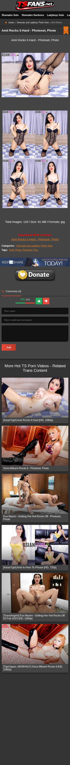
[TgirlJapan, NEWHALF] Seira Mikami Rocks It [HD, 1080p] (33, 668)
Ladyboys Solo (55, 15)
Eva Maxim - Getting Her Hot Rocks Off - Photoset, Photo (32, 518)
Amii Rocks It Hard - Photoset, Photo (35, 239)
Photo (18, 250)
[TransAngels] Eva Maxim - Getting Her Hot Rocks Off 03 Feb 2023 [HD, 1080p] (34, 617)
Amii (11, 250)
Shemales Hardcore (33, 15)
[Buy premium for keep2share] (35, 265)
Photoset (27, 250)
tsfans (11, 22)
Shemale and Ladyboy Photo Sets (33, 22)
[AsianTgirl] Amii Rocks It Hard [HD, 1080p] (28, 420)
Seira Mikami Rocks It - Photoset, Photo (26, 468)
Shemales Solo (10, 15)
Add (9, 347)
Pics (35, 250)
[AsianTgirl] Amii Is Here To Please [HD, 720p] (29, 567)
